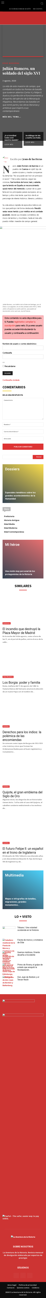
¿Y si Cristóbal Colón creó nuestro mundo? (11, 137)
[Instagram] (23, 1275)
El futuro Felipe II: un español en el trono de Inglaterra (23, 850)
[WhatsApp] (34, 147)
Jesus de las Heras (32, 159)
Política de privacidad (28, 1285)
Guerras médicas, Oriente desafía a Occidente (28, 953)
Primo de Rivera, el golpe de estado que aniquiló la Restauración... (30, 967)
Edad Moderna (11, 63)
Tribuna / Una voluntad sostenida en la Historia (28, 928)
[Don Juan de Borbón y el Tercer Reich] (9, 981)
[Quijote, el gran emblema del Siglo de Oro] (23, 773)
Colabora (35, 1288)
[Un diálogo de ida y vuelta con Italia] (33, 126)
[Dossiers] (23, 483)
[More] (40, 147)
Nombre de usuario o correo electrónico (19, 344)
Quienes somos (23, 1288)
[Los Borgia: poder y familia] (23, 663)
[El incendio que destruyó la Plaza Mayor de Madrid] (23, 610)
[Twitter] (28, 147)
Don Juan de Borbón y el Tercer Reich (28, 978)
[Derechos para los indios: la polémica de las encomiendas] (23, 713)
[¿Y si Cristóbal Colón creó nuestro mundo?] (12, 126)
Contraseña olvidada (11, 380)
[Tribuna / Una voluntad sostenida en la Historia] (9, 930)
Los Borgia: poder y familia (21, 682)
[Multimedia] (23, 889)
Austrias (6, 726)
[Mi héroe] (23, 559)
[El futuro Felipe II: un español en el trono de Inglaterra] (23, 829)
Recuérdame (9, 366)
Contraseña (7, 353)
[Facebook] (23, 147)
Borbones (6, 623)
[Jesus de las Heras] (6, 159)
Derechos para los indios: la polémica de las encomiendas (22, 736)
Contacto (10, 1288)
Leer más (8, 144)
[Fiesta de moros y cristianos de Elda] (9, 951)
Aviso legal (12, 1285)
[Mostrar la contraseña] (4, 362)
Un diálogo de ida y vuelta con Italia (33, 136)
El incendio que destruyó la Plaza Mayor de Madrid (21, 631)
